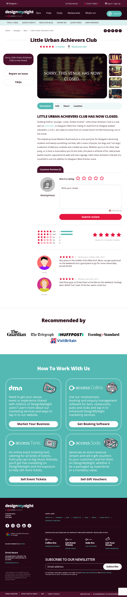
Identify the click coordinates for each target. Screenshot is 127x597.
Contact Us (77, 517)
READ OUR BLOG (46, 22)
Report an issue (18, 73)
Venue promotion (111, 548)
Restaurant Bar (79, 46)
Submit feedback (54, 594)
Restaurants (74, 12)
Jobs (67, 517)
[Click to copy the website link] (120, 30)
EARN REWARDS (92, 22)
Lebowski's (49, 125)
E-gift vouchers (91, 546)
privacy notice (106, 573)
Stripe (22, 544)
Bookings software (52, 546)
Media (94, 517)
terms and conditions (89, 573)
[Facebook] (7, 526)
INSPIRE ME (61, 22)
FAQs (18, 82)
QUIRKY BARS (75, 22)
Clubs (60, 12)
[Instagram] (13, 526)
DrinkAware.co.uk (11, 563)
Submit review (90, 217)
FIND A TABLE (12, 22)
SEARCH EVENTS (28, 22)
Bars (38, 12)
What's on (90, 12)
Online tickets (70, 548)
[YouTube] (24, 526)
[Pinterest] (18, 526)
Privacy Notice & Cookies (29, 594)
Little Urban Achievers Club (42, 30)
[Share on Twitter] (109, 30)
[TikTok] (29, 526)
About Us (48, 517)
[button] (52, 47)
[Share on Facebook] (105, 30)
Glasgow (16, 30)
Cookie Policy (105, 517)
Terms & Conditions (11, 594)
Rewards (59, 517)
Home (7, 30)
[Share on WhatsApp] (116, 30)
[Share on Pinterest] (112, 30)
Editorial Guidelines (52, 520)
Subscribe (112, 566)
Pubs (48, 12)
